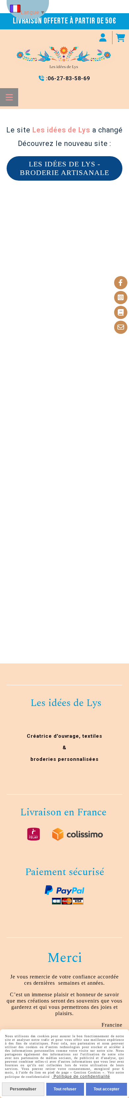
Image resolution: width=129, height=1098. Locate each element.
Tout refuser (65, 1089)
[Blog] (120, 312)
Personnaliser (23, 1089)
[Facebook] (120, 282)
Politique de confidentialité (81, 1076)
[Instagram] (120, 297)
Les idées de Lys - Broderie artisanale (64, 168)
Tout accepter (106, 1089)
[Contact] (120, 327)
